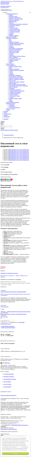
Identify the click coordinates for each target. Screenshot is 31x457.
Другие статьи (4, 316)
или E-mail (3, 423)
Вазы (10, 40)
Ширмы (11, 34)
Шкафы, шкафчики (14, 35)
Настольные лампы (14, 52)
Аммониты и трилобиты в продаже (9, 273)
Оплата (5, 112)
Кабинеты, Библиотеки (15, 17)
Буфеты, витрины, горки (15, 66)
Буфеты (11, 15)
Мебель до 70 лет (10, 108)
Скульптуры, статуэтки (15, 58)
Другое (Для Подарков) (15, 44)
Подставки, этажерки (14, 25)
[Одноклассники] (3, 179)
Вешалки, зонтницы (14, 42)
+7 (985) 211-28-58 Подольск (6, 1)
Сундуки (11, 33)
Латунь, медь (12, 80)
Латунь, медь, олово (14, 51)
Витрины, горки (13, 16)
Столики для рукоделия (15, 92)
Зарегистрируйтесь (5, 130)
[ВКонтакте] (1, 179)
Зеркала (11, 45)
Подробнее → (4, 286)
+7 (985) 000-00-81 (7, 326)
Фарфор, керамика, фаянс (15, 98)
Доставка (5, 111)
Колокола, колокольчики (15, 49)
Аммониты (12, 105)
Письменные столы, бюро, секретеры (18, 24)
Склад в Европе (10, 65)
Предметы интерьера (11, 38)
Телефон (3, 422)
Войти (2, 123)
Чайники (11, 61)
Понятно (15, 453)
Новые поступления (11, 37)
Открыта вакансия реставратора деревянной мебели (13, 291)
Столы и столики (13, 28)
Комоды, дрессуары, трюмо (16, 19)
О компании (6, 116)
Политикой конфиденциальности (20, 425)
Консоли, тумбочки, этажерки (16, 79)
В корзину (14, 429)
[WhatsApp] (7, 179)
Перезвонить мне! (5, 2)
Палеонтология (10, 103)
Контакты (5, 119)
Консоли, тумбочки (14, 20)
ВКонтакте (7, 362)
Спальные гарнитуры (14, 31)
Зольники (11, 47)
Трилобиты (12, 106)
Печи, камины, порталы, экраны (17, 56)
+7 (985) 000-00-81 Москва (18, 1)
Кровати (11, 22)
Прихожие (11, 26)
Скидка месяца (10, 63)
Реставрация (6, 117)
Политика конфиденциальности (8, 395)
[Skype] (9, 179)
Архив (8, 110)
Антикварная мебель (11, 13)
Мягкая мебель (13, 21)
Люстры (11, 53)
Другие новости (5, 306)
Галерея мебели (7, 386)
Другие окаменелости (14, 107)
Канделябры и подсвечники (16, 48)
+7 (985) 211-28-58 (8, 327)
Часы (10, 62)
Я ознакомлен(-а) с (15, 425)
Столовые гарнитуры (14, 29)
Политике (19, 447)
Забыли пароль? (14, 130)
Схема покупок (7, 114)
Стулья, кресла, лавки (14, 30)
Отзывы (5, 115)
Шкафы (11, 101)
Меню (10, 10)
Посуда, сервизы (13, 57)
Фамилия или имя (5, 420)
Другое (11, 71)
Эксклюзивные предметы (12, 102)
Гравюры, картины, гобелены (16, 43)
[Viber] (5, 179)
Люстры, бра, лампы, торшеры (16, 81)
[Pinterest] (11, 179)
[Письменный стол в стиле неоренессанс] (18, 149)
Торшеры (11, 54)
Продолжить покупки (6, 429)
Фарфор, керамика (13, 60)
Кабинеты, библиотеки (15, 75)
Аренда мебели (7, 381)
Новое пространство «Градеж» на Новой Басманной (13, 314)
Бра (10, 39)
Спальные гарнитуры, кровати (16, 90)
